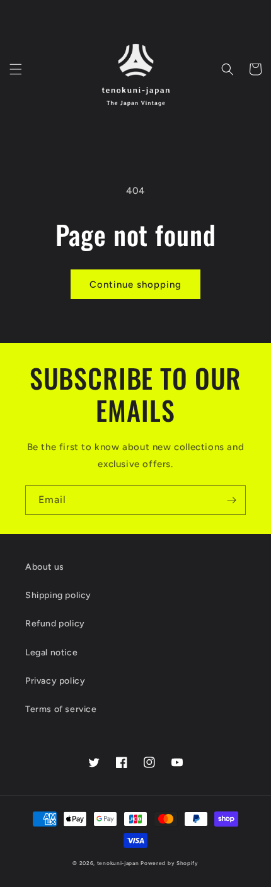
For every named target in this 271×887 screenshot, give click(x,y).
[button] (16, 69)
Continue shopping (135, 284)
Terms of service (61, 709)
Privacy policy (55, 680)
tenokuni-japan (118, 863)
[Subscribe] (231, 500)
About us (44, 567)
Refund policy (55, 623)
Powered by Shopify (170, 863)
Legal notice (51, 652)
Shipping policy (58, 595)
